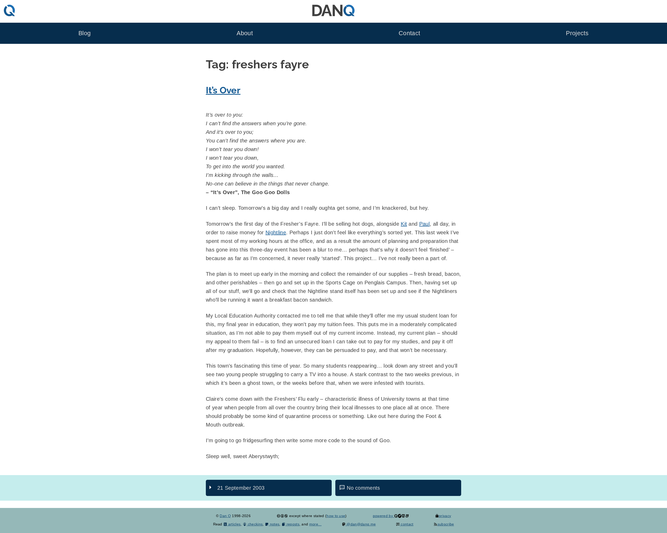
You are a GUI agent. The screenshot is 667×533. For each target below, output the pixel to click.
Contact (409, 33)
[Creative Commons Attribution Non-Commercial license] (282, 516)
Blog (84, 33)
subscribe (445, 524)
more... (315, 524)
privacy (445, 516)
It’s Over (223, 90)
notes (274, 524)
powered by (383, 516)
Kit (404, 224)
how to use (335, 516)
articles (233, 524)
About (245, 33)
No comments (363, 488)
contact (406, 524)
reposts (292, 524)
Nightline (275, 232)
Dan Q (225, 516)
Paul (424, 224)
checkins (254, 524)
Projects (577, 33)
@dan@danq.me (360, 524)
